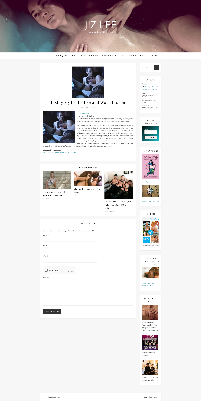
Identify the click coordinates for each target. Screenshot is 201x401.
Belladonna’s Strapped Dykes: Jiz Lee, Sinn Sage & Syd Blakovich (118, 205)
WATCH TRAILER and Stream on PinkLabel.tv (59, 153)
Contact (132, 56)
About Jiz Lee (62, 56)
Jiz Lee (100, 24)
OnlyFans (93, 56)
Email (45, 245)
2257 (155, 397)
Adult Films (77, 56)
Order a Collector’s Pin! (150, 201)
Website (46, 256)
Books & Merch (109, 56)
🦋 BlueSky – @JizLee (150, 86)
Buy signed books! (148, 182)
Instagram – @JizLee (149, 89)
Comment (46, 278)
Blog (122, 56)
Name (46, 235)
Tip (141, 56)
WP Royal (57, 397)
